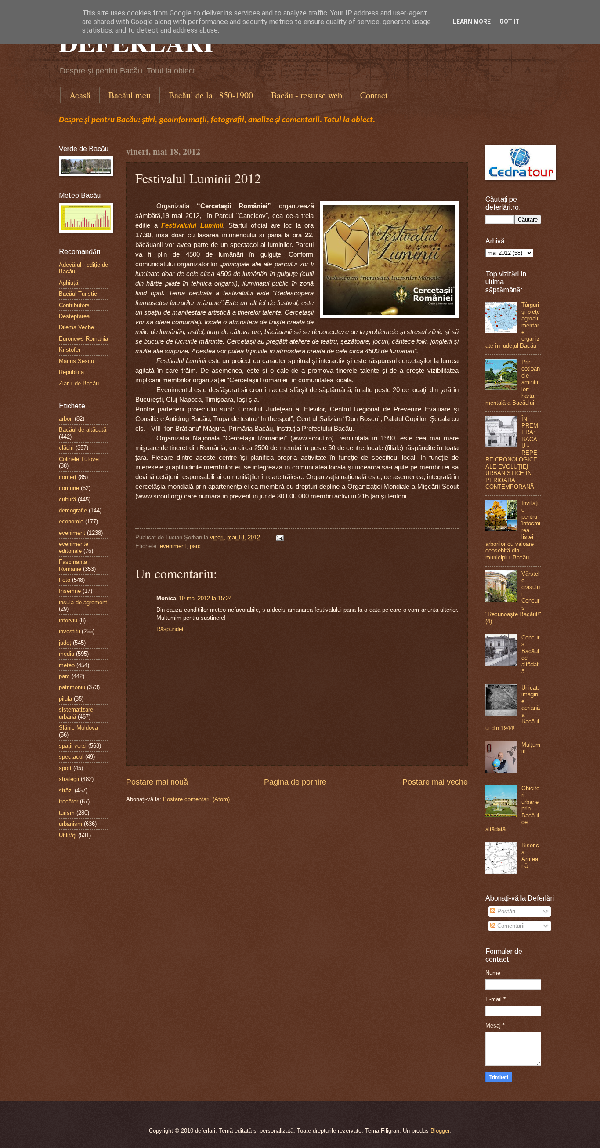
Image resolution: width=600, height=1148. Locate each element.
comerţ (67, 477)
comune (69, 488)
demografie (73, 510)
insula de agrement (83, 602)
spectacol (71, 756)
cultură (67, 499)
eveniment (173, 546)
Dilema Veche (76, 327)
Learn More (472, 21)
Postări (505, 911)
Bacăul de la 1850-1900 (211, 95)
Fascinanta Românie (73, 565)
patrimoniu (72, 687)
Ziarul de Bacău (79, 383)
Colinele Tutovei (79, 459)
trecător (68, 801)
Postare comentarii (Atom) (196, 799)
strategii (69, 779)
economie (71, 521)
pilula (65, 698)
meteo (67, 665)
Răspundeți (170, 629)
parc (195, 546)
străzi (66, 790)
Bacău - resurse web (306, 95)
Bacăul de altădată (82, 429)
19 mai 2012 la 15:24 (205, 598)
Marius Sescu (76, 361)
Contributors (74, 305)
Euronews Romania (83, 338)
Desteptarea (74, 316)
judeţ (65, 642)
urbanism (70, 824)
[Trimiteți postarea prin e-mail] (278, 537)
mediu (66, 653)
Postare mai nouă (157, 781)
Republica (71, 372)
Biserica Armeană (530, 855)
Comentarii (509, 926)
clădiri (66, 447)
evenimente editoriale (73, 547)
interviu (68, 620)
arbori (66, 418)
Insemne (70, 591)
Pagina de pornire (295, 781)
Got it (509, 21)
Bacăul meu (129, 95)
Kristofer (69, 349)
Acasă (79, 95)
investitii (69, 631)
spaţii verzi (73, 745)
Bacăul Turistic (78, 294)
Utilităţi (67, 835)
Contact (374, 95)
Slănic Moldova (78, 727)
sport (65, 768)
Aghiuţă (68, 283)
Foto (64, 580)
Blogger (439, 1130)
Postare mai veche (435, 781)
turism (67, 813)
